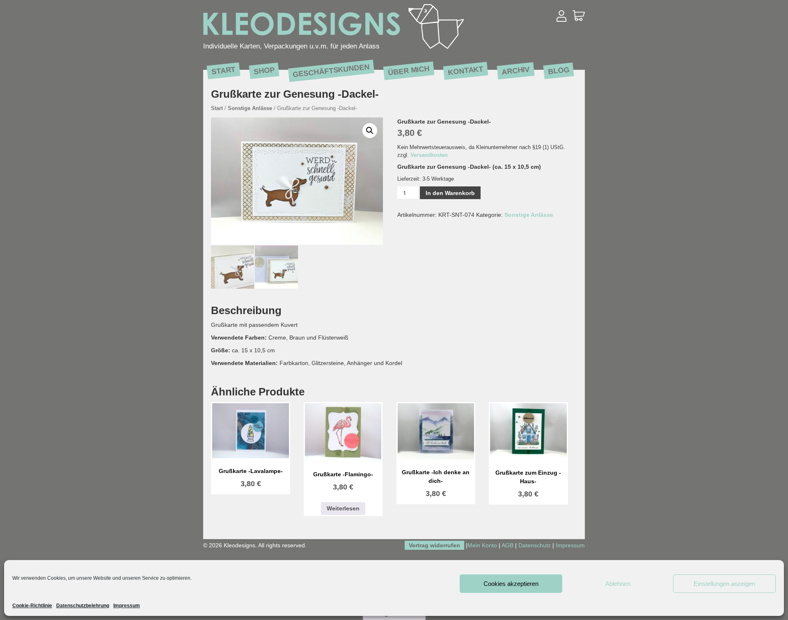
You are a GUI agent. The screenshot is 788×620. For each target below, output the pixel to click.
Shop (264, 70)
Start (223, 70)
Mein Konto (482, 545)
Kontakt (465, 70)
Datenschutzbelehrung (82, 606)
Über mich (408, 70)
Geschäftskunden (331, 70)
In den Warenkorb (450, 193)
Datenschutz (534, 545)
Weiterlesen (343, 508)
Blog (558, 70)
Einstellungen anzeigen (724, 583)
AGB (507, 545)
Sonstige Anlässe (250, 108)
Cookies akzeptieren (510, 583)
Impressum (126, 606)
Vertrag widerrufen (434, 545)
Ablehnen (617, 583)
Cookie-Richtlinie (32, 606)
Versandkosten (429, 155)
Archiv (515, 70)
